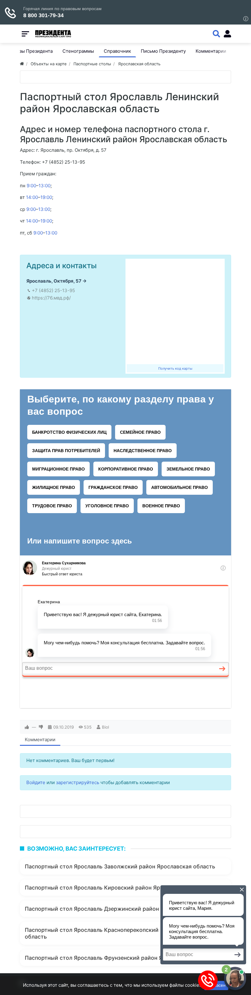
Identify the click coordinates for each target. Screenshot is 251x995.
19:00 (46, 197)
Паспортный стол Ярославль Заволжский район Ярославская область (120, 866)
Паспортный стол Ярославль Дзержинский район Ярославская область (122, 908)
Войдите (35, 782)
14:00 (32, 197)
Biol (105, 727)
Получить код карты (175, 368)
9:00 (31, 186)
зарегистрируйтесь (77, 782)
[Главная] (22, 63)
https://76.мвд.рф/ (51, 298)
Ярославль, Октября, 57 (53, 281)
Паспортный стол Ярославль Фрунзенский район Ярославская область (121, 958)
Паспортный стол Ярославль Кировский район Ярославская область (118, 887)
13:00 (45, 186)
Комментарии (40, 739)
